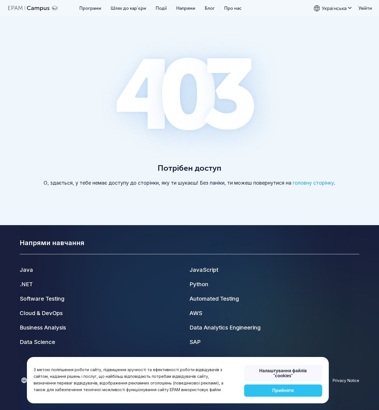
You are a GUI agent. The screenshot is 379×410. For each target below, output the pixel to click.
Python (199, 284)
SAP (195, 342)
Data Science (37, 342)
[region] (177, 380)
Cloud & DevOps (41, 313)
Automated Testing (214, 298)
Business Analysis (43, 327)
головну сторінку (313, 183)
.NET (26, 284)
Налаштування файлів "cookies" (283, 373)
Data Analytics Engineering (225, 327)
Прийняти (283, 390)
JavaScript (204, 269)
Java (26, 269)
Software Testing (42, 298)
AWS (196, 313)
